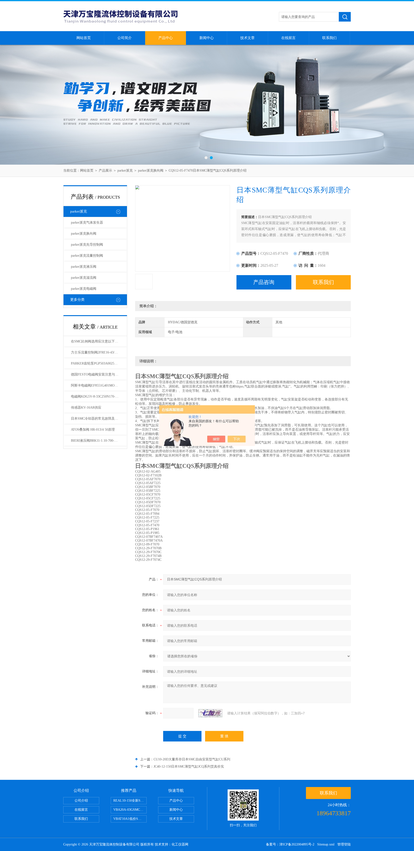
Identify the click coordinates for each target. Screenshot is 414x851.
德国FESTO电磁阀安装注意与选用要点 (98, 374)
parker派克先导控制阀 (87, 244)
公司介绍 (81, 800)
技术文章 (247, 38)
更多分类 (77, 299)
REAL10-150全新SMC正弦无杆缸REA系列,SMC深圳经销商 (130, 800)
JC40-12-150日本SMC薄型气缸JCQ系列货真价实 (189, 766)
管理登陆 (344, 844)
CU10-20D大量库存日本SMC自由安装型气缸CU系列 (192, 759)
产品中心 (165, 38)
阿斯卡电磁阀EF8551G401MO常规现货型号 (98, 385)
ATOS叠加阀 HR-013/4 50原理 (93, 429)
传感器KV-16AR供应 (86, 407)
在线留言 (288, 38)
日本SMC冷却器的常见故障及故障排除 (98, 418)
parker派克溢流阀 (83, 277)
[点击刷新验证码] (210, 713)
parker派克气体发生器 (87, 222)
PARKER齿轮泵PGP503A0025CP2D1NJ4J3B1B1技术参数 (98, 363)
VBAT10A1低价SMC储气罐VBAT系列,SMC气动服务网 (130, 819)
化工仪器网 (180, 844)
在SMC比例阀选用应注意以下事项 (96, 341)
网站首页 (83, 38)
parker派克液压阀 (83, 266)
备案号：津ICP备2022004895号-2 (290, 844)
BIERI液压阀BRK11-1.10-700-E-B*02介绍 (98, 440)
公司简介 (124, 38)
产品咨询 (263, 282)
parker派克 (125, 170)
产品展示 (105, 170)
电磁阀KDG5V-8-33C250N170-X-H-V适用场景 (98, 396)
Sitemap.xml (325, 844)
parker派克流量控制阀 (87, 255)
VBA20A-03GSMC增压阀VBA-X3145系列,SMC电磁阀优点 (130, 809)
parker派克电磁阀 (83, 288)
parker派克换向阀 (150, 170)
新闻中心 (206, 38)
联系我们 (329, 38)
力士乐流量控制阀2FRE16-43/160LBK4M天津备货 (98, 352)
